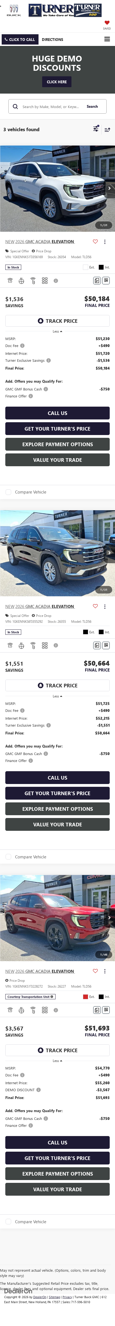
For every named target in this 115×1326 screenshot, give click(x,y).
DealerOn (39, 1297)
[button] (20, 39)
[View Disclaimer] (56, 281)
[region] (57, 367)
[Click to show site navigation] (107, 39)
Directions (52, 39)
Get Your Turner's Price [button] (57, 428)
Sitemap (54, 1297)
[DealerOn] (18, 1290)
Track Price (62, 321)
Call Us (57, 413)
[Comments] (97, 280)
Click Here (57, 81)
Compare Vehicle (30, 492)
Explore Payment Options (57, 444)
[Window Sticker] (106, 280)
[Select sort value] (106, 130)
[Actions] (105, 241)
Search (92, 106)
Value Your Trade (57, 459)
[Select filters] (95, 129)
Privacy (67, 1297)
